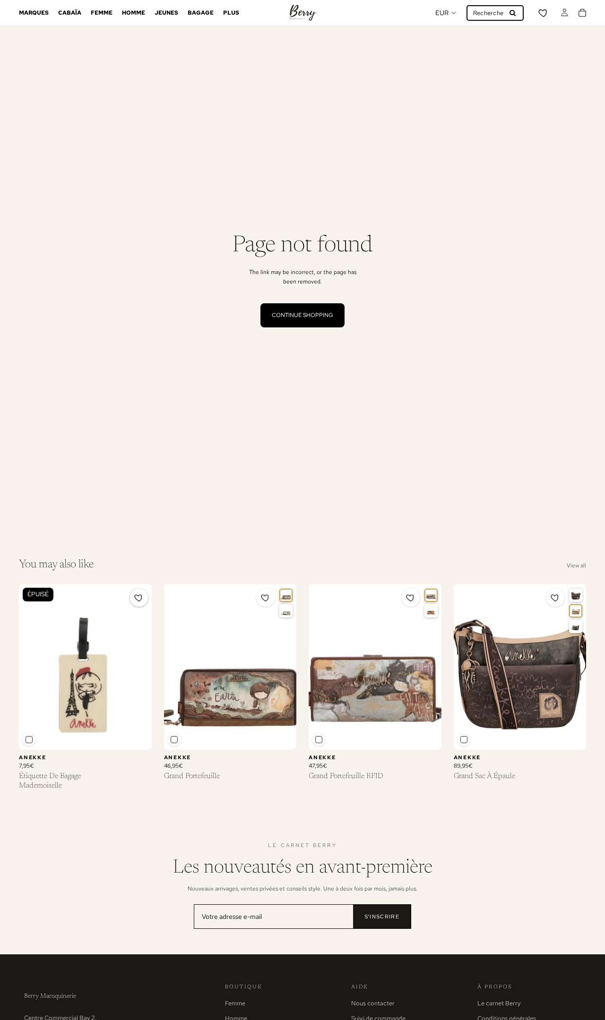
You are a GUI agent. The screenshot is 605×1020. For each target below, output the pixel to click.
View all (576, 565)
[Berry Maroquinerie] (302, 13)
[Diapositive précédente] (178, 667)
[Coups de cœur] (543, 13)
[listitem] (231, 13)
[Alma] (431, 610)
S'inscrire (381, 916)
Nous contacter (373, 1003)
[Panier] (582, 12)
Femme (235, 1003)
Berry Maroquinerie (50, 996)
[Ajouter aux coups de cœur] (139, 598)
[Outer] (431, 595)
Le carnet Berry (498, 1003)
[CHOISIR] (281, 735)
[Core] (286, 595)
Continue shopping (302, 315)
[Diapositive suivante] (282, 667)
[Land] (575, 595)
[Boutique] (575, 626)
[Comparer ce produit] (29, 739)
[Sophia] (286, 610)
